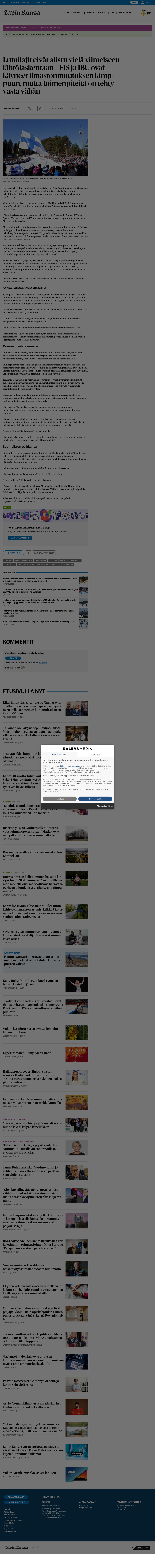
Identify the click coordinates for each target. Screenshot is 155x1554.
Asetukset (60, 798)
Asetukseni (95, 754)
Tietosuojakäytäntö (105, 806)
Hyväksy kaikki (95, 798)
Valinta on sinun (59, 754)
